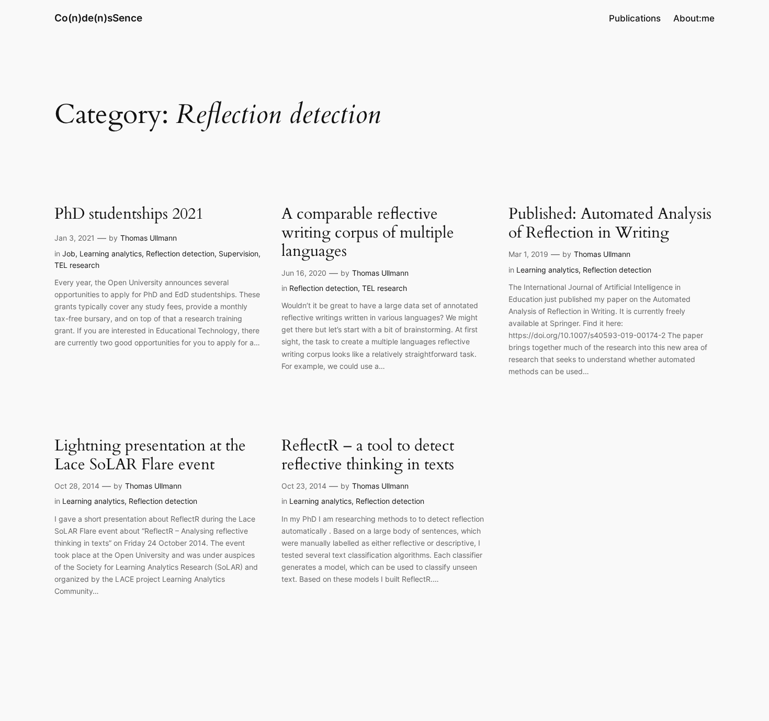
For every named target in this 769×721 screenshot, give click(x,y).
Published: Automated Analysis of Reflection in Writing (609, 223)
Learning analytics (111, 253)
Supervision (238, 253)
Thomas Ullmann (148, 237)
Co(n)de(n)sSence (98, 18)
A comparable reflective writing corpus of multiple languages (367, 233)
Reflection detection (180, 253)
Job (68, 253)
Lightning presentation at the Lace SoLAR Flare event (150, 455)
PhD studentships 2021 (128, 214)
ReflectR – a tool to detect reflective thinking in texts (367, 455)
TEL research (76, 265)
